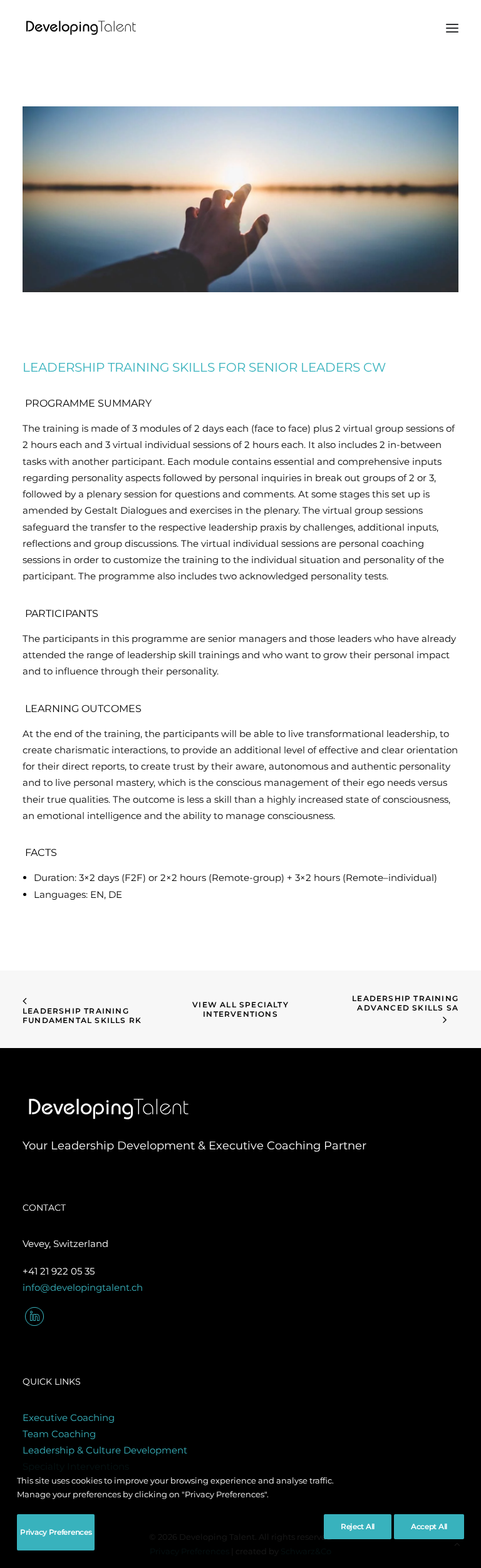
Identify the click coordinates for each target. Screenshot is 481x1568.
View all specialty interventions (241, 1009)
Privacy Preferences (55, 1532)
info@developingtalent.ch (83, 1287)
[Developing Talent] (82, 28)
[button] (452, 28)
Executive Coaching (69, 1417)
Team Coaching (59, 1434)
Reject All (358, 1526)
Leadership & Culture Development (105, 1450)
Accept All (429, 1526)
